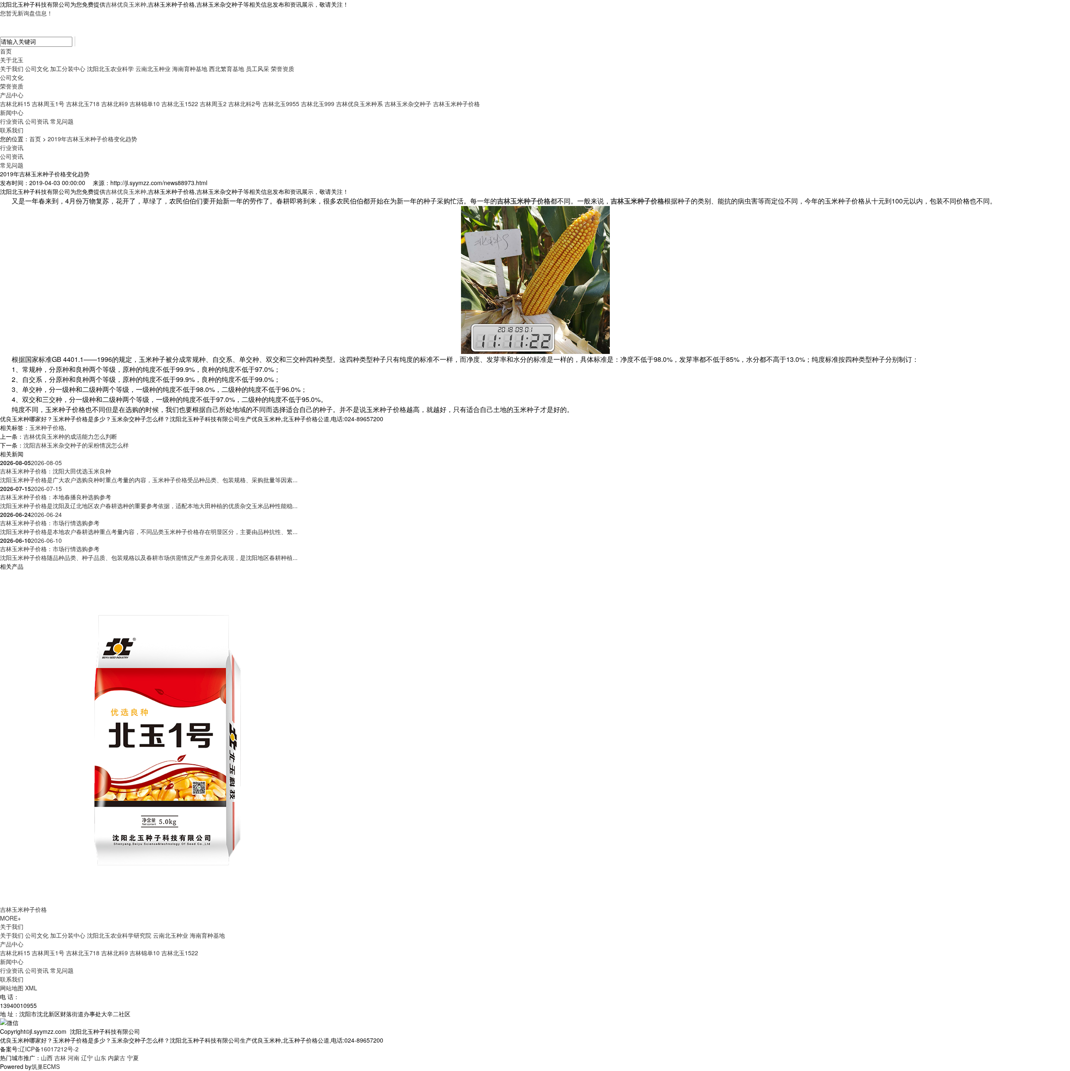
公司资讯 (36, 121)
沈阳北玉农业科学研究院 (119, 935)
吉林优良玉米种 (125, 4)
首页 (6, 51)
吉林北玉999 (317, 103)
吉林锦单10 (145, 103)
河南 (73, 1057)
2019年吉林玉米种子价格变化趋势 (92, 139)
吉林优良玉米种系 (359, 103)
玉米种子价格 (46, 427)
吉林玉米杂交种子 (408, 103)
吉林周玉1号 (48, 103)
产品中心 (11, 95)
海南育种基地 (189, 68)
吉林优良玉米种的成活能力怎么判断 (70, 436)
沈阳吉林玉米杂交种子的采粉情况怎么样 (76, 445)
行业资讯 (11, 121)
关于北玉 (11, 60)
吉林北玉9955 (280, 103)
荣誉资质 (282, 68)
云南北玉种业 (153, 68)
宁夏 (133, 1057)
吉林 (60, 1057)
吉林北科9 (114, 103)
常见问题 (62, 121)
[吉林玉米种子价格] (167, 737)
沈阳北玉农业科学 (110, 68)
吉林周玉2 (213, 103)
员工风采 (257, 68)
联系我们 (11, 130)
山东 (100, 1057)
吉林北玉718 (82, 103)
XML (31, 988)
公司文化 (36, 68)
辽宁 (87, 1057)
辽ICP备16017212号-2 (49, 1049)
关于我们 (11, 68)
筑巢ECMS (45, 1066)
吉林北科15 (15, 103)
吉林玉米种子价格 (456, 103)
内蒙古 (116, 1057)
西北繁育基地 (226, 68)
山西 (47, 1057)
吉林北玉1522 (179, 103)
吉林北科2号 (244, 103)
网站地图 (11, 988)
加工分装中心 (67, 68)
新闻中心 (11, 112)
